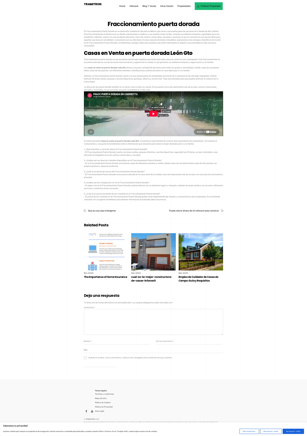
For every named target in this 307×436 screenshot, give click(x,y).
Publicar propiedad (210, 6)
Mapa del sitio (100, 398)
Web (85, 350)
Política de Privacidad (104, 407)
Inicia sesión (166, 6)
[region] (153, 429)
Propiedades (184, 6)
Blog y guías (149, 6)
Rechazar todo (271, 431)
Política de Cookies (102, 402)
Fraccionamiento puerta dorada (154, 24)
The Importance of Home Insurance (105, 277)
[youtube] (92, 411)
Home (122, 6)
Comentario (89, 307)
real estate (89, 273)
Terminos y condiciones (104, 394)
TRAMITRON (90, 419)
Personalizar (249, 431)
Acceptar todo (293, 431)
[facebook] (86, 411)
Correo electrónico (165, 341)
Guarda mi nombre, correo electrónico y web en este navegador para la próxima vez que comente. (130, 358)
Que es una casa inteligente (102, 210)
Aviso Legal (99, 411)
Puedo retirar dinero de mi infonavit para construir (194, 210)
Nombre (88, 341)
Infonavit (134, 6)
